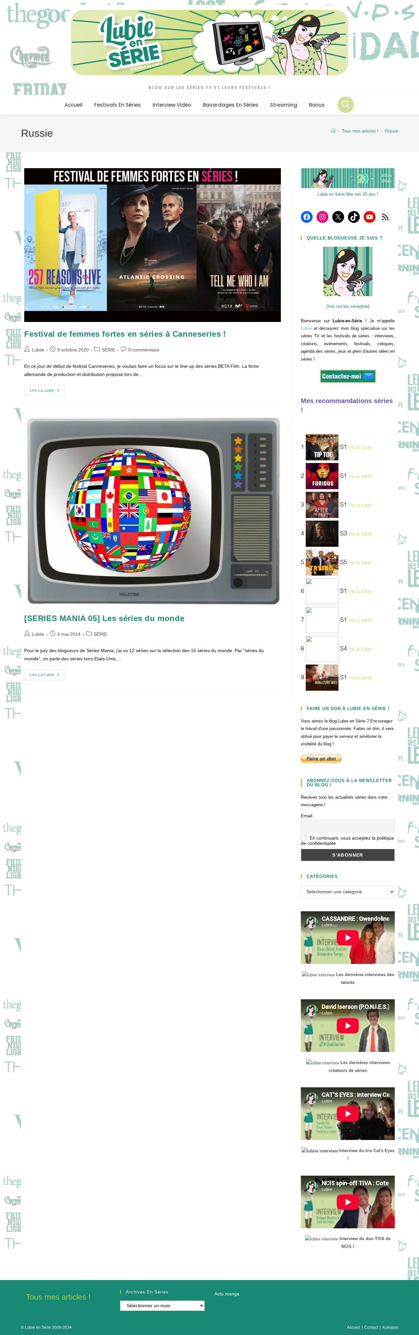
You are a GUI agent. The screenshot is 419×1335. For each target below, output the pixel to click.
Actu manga (226, 1293)
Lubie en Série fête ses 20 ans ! (348, 194)
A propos (390, 1327)
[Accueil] (333, 131)
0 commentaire (143, 349)
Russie (391, 131)
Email (306, 815)
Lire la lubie (47, 392)
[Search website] (345, 105)
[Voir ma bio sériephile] (348, 306)
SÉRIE (108, 349)
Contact (371, 1327)
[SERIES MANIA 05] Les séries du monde (104, 618)
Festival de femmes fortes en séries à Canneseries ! (125, 333)
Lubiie (38, 349)
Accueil (353, 1327)
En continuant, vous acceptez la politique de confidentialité (347, 840)
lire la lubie (360, 447)
